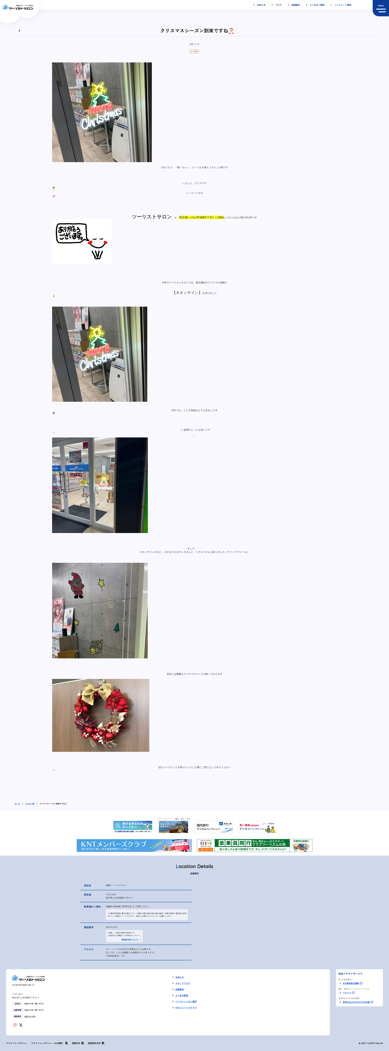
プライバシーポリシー (16, 1043)
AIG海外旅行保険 (351, 983)
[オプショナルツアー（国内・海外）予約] (173, 827)
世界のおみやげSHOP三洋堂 (356, 1002)
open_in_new (361, 983)
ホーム (17, 803)
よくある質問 (181, 995)
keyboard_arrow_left (19, 30)
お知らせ (179, 977)
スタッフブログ (182, 983)
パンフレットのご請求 (186, 1001)
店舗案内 (179, 989)
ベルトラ (347, 992)
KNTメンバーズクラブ (186, 1007)
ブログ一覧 (29, 803)
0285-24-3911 (111, 927)
